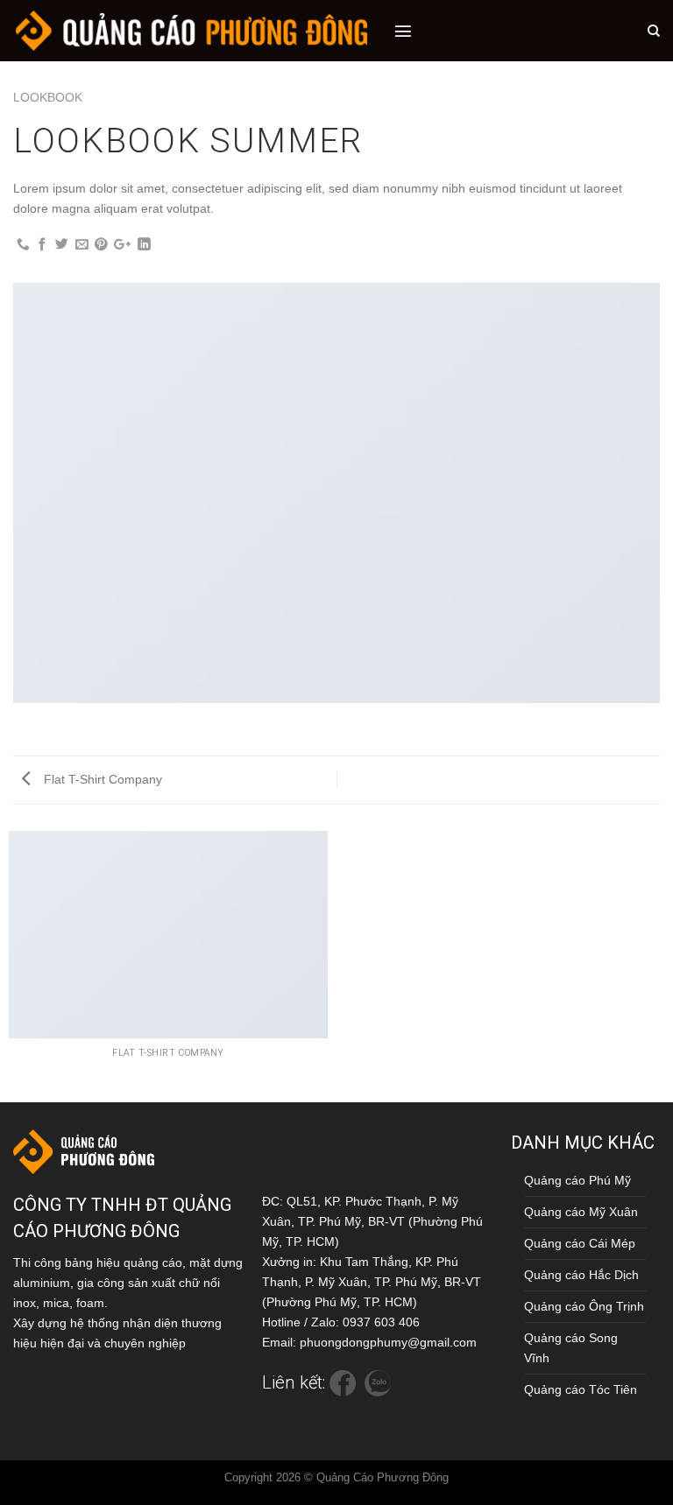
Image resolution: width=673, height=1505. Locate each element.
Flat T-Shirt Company (101, 779)
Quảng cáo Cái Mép (579, 1243)
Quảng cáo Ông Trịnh (584, 1306)
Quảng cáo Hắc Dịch (581, 1275)
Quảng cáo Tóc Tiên (580, 1389)
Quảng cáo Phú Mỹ (577, 1180)
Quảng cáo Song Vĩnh (571, 1348)
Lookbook (47, 97)
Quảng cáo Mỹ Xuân (581, 1212)
